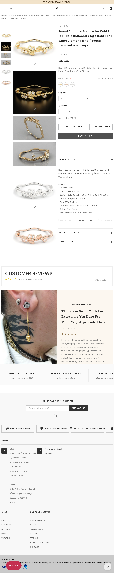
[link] (6, 35)
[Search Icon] (11, 8)
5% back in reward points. (57, 2)
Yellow (60, 84)
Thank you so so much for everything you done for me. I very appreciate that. (83, 316)
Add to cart (73, 126)
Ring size (63, 92)
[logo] (57, 8)
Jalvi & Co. (63, 26)
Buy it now (85, 136)
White (72, 84)
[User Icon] (103, 8)
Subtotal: (62, 118)
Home (4, 15)
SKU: (60, 54)
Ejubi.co (50, 562)
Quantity (62, 106)
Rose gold (66, 84)
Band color (64, 78)
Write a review (101, 280)
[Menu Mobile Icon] (3, 8)
